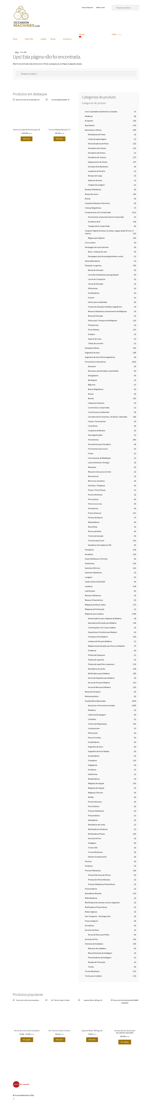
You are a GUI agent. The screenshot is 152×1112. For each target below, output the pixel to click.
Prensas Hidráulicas (96, 811)
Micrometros (93, 476)
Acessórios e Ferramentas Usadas (101, 705)
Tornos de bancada (95, 536)
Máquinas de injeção (96, 783)
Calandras (92, 719)
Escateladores (94, 756)
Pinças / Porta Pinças (96, 490)
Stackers (91, 334)
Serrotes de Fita (91, 939)
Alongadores (93, 375)
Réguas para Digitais (96, 238)
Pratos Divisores (94, 513)
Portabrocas (93, 508)
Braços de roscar (91, 194)
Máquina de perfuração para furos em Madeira (106, 646)
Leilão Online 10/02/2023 (95, 581)
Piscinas (88, 861)
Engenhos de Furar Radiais (98, 751)
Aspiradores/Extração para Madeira (102, 623)
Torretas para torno (96, 540)
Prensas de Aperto (95, 517)
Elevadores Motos (92, 348)
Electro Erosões (94, 737)
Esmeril (91, 297)
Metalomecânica (91, 696)
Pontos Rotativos (95, 494)
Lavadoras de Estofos (96, 171)
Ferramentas (93, 439)
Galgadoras (92, 765)
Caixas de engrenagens (97, 139)
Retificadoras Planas (96, 834)
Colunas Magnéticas (93, 208)
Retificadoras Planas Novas (96, 907)
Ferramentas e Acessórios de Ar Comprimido (106, 217)
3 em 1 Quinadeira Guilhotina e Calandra (101, 111)
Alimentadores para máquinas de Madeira (104, 618)
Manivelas (92, 467)
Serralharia (89, 925)
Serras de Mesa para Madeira (99, 687)
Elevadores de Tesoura (97, 157)
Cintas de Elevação (95, 284)
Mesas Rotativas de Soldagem (100, 953)
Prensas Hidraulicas (93, 870)
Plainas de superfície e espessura (101, 664)
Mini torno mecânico (96, 481)
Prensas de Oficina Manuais (99, 879)
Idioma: (82, 34)
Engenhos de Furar (95, 747)
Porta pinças (93, 499)
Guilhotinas (89, 563)
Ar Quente (89, 121)
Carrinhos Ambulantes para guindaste (103, 275)
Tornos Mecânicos (95, 852)
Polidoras (89, 866)
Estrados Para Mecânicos (98, 166)
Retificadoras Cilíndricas (98, 829)
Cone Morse (92, 426)
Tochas (91, 967)
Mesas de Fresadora (93, 692)
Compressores (94, 728)
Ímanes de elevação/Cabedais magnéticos (105, 307)
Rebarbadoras (93, 522)
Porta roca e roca (95, 504)
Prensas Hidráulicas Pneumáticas (101, 884)
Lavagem (88, 577)
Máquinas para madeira (94, 614)
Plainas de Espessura (96, 655)
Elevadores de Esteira (96, 153)
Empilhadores (93, 293)
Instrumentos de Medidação (99, 458)
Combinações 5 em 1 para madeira (102, 627)
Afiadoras (89, 116)
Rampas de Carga (95, 176)
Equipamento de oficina (97, 162)
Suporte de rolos (94, 339)
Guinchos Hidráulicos (93, 572)
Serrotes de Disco (92, 930)
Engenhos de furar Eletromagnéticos (100, 357)
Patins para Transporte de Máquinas (102, 320)
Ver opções (27, 1040)
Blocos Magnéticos (95, 389)
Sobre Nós (29, 39)
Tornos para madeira (93, 976)
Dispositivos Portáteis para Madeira (102, 632)
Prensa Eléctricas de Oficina (99, 875)
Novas (52, 39)
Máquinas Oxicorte (95, 792)
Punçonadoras (94, 815)
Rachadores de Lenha (96, 669)
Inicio (15, 39)
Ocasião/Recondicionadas (95, 701)
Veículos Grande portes (97, 857)
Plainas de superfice (96, 659)
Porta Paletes (93, 329)
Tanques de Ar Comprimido (99, 226)
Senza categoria (91, 921)
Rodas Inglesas (91, 912)
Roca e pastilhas (94, 531)
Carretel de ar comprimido (98, 407)
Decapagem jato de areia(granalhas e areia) (105, 256)
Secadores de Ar (94, 221)
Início (17, 52)
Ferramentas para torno (98, 449)
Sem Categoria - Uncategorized (97, 916)
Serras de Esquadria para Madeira (101, 678)
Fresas (90, 453)
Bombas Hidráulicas (93, 189)
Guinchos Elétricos (92, 568)
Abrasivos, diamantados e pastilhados (103, 371)
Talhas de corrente (95, 343)
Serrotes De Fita (94, 838)
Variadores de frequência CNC (100, 545)
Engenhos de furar (92, 352)
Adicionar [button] (26, 139)
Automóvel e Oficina (93, 130)
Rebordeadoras (91, 898)
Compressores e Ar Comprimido (98, 212)
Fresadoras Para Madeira (98, 636)
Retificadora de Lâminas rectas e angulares (102, 902)
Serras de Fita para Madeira (99, 682)
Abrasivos (92, 366)
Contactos (67, 39)
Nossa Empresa (87, 7)
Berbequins (92, 380)
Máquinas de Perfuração (94, 609)
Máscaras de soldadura (97, 948)
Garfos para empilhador (97, 302)
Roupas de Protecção (96, 962)
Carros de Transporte (96, 279)
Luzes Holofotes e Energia (98, 462)
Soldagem (92, 843)
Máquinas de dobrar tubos (95, 604)
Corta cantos (90, 242)
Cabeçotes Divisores (96, 403)
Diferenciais (93, 288)
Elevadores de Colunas (97, 148)
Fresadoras (89, 549)
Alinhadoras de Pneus (96, 134)
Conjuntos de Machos (96, 430)
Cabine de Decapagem (97, 715)
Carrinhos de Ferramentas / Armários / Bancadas (107, 417)
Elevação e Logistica (93, 265)
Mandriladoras (94, 779)
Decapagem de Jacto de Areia (97, 247)
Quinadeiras (93, 820)
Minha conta (100, 7)
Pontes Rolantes (95, 802)
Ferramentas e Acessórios (95, 362)
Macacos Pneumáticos (94, 600)
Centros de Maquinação (97, 724)
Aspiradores (90, 125)
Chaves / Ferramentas (97, 421)
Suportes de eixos (95, 180)
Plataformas (93, 325)
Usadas (43, 39)
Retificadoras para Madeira (99, 673)
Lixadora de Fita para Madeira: (100, 641)
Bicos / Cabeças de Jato (97, 252)
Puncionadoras (91, 889)
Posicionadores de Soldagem (99, 957)
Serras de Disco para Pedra (98, 934)
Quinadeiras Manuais (93, 893)
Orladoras (92, 650)
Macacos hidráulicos (93, 595)
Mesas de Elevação (95, 316)
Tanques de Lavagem (96, 185)
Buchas (91, 398)
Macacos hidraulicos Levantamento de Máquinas (107, 311)
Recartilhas (92, 527)
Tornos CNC (93, 847)
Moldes (91, 797)
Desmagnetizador (95, 435)
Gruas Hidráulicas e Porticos (96, 559)
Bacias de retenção (95, 270)
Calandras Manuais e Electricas (97, 203)
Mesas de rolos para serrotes (99, 472)
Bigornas (91, 384)
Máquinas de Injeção (96, 788)
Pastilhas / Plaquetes (96, 485)
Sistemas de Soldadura (94, 944)
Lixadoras (89, 586)
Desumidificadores (92, 261)
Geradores (89, 554)
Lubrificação (90, 591)
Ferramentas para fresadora (99, 444)
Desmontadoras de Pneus (98, 143)
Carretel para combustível (98, 412)
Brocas (87, 198)
